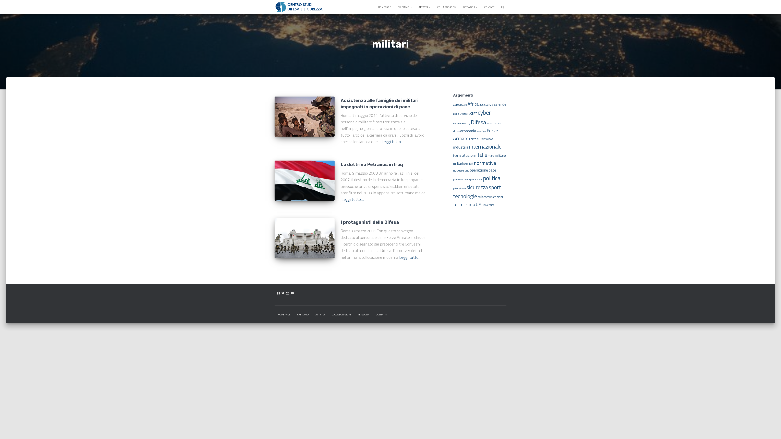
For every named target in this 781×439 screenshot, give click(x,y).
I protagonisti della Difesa (370, 222)
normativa (485, 163)
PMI (480, 179)
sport (495, 187)
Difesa (478, 122)
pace (492, 170)
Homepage (384, 7)
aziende (500, 104)
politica (491, 178)
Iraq (455, 155)
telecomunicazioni (490, 197)
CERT (473, 113)
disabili (490, 123)
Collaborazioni (447, 7)
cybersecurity (461, 123)
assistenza (486, 104)
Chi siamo (404, 7)
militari (458, 163)
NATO (466, 164)
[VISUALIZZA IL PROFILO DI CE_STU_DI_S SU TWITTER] (283, 293)
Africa (473, 104)
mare (491, 155)
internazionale (485, 146)
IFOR (490, 139)
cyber (484, 112)
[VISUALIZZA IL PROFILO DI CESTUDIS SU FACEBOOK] (278, 293)
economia (468, 131)
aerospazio (460, 104)
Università (488, 205)
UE (478, 204)
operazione (479, 170)
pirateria (474, 179)
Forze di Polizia (478, 139)
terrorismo (464, 204)
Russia (463, 188)
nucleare (458, 170)
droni (456, 131)
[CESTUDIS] (299, 7)
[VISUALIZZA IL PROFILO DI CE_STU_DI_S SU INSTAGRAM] (287, 293)
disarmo (497, 123)
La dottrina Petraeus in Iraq (372, 164)
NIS (471, 164)
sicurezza (477, 187)
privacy (456, 188)
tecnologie (465, 196)
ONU (467, 170)
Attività (424, 7)
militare (500, 155)
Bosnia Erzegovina (461, 113)
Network (469, 7)
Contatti (489, 7)
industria (460, 147)
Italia (481, 155)
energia (481, 131)
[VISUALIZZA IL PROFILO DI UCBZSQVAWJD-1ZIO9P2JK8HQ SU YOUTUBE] (292, 293)
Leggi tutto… (393, 141)
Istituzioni (467, 155)
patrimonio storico (461, 179)
